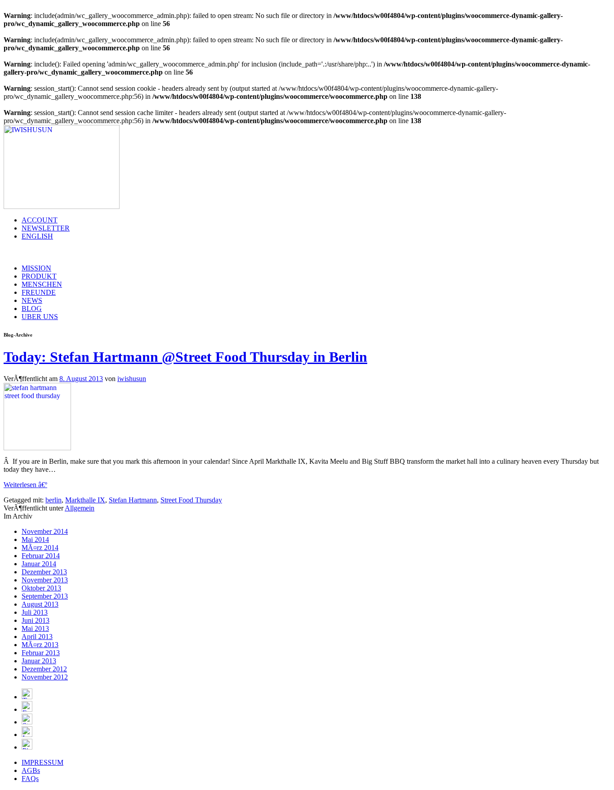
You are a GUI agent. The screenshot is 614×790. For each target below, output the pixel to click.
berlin (53, 500)
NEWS (32, 300)
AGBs (31, 770)
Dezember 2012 (44, 669)
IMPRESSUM (42, 762)
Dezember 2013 (44, 572)
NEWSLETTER (46, 228)
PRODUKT (39, 276)
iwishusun (131, 378)
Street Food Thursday (191, 500)
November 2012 (45, 677)
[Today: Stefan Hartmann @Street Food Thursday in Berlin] (37, 448)
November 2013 (45, 580)
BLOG (32, 308)
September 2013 (45, 596)
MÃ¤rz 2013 (40, 644)
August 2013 (40, 604)
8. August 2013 (81, 378)
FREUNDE (39, 292)
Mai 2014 (35, 539)
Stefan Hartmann (133, 500)
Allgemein (79, 508)
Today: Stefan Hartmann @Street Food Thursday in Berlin (185, 357)
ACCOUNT (40, 220)
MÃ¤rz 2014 (40, 547)
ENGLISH (37, 236)
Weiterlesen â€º (25, 484)
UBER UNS (40, 316)
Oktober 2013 (41, 588)
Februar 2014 (41, 555)
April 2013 (37, 636)
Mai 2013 (35, 628)
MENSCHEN (42, 284)
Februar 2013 (41, 653)
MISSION (36, 268)
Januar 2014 (39, 564)
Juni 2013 (35, 620)
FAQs (30, 778)
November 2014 (45, 531)
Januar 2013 (39, 661)
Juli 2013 (35, 612)
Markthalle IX (85, 500)
